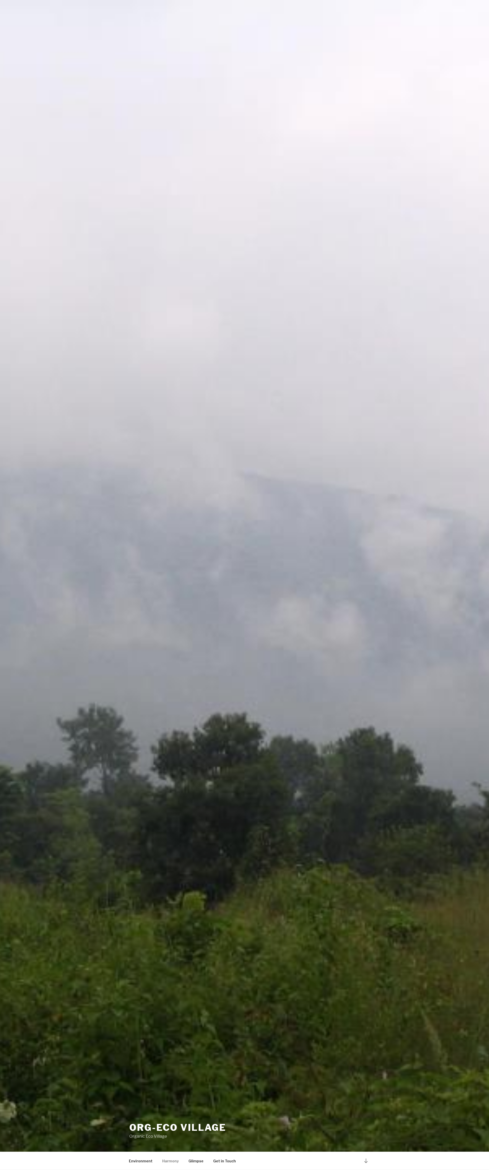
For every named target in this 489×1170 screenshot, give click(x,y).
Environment (141, 1161)
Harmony (170, 1161)
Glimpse (195, 1161)
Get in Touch (224, 1161)
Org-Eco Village (177, 1127)
